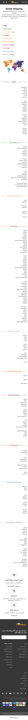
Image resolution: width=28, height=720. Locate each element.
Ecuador (25, 498)
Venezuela (24, 513)
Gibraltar (25, 262)
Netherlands (24, 294)
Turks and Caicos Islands (21, 185)
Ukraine (25, 320)
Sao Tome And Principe (21, 427)
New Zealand (24, 461)
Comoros (25, 534)
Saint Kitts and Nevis (22, 176)
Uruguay (25, 511)
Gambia (25, 413)
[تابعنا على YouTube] (10, 693)
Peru (26, 505)
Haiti (26, 171)
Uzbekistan (24, 132)
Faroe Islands (23, 252)
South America (7, 51)
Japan (25, 101)
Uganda (25, 435)
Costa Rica (24, 201)
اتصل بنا (25, 675)
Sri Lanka (24, 123)
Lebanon (25, 346)
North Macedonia (23, 296)
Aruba (25, 150)
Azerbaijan (24, 237)
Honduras (24, 211)
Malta (25, 288)
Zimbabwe (24, 566)
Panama (25, 216)
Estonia (25, 250)
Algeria (25, 399)
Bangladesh (24, 87)
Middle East (6, 38)
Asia (4, 25)
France (25, 257)
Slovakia (25, 311)
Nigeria (25, 423)
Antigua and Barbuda (22, 148)
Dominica (24, 162)
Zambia (25, 564)
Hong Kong (24, 93)
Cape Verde (24, 404)
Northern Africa (7, 45)
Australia (25, 450)
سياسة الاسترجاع (8, 659)
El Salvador (24, 205)
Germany (24, 261)
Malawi (25, 548)
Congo (25, 538)
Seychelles (24, 559)
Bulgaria (25, 242)
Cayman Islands (23, 160)
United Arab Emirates (22, 358)
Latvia (25, 281)
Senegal (25, 425)
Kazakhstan (24, 102)
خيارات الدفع (9, 662)
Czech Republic (23, 247)
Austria (25, 235)
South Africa (24, 561)
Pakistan (25, 349)
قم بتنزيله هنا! (14, 615)
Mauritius (25, 550)
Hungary (25, 269)
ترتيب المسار (23, 683)
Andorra (25, 232)
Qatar (25, 353)
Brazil (25, 489)
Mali (26, 420)
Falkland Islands (23, 540)
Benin (25, 401)
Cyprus (25, 245)
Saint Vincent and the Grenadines (19, 177)
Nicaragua (24, 213)
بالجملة (25, 680)
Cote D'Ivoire (24, 406)
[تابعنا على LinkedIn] (3, 693)
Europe (5, 35)
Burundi (25, 531)
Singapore (24, 119)
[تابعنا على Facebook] (25, 693)
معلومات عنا (9, 646)
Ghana (25, 414)
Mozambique (24, 552)
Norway (25, 298)
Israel (25, 338)
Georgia (25, 259)
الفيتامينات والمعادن (22, 649)
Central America (8, 32)
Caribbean (6, 29)
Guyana (25, 502)
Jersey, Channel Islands (21, 277)
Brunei (25, 88)
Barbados (24, 153)
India (26, 95)
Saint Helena (24, 306)
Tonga (25, 472)
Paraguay (24, 504)
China (25, 92)
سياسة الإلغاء (9, 656)
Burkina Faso (24, 402)
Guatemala (24, 207)
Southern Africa (8, 54)
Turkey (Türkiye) (23, 356)
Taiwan (25, 124)
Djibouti (25, 409)
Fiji (26, 453)
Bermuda (25, 155)
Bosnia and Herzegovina (21, 240)
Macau (25, 106)
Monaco (25, 291)
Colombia (24, 497)
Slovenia (25, 313)
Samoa (25, 466)
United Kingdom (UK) (22, 321)
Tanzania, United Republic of (20, 562)
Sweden (25, 316)
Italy (26, 275)
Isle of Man (24, 274)
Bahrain (25, 335)
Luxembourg (24, 286)
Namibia (25, 553)
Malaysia (25, 107)
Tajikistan (25, 128)
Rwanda (25, 555)
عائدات (25, 686)
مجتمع (10, 667)
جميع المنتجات (23, 646)
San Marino (24, 308)
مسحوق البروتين (23, 654)
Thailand (25, 130)
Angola (25, 527)
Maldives (25, 109)
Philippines (24, 118)
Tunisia (25, 434)
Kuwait (25, 344)
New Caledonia (23, 459)
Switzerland (24, 318)
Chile (25, 495)
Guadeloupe (24, 167)
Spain (25, 315)
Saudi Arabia (24, 354)
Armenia (25, 233)
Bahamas (24, 151)
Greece (25, 264)
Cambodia (24, 90)
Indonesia (24, 97)
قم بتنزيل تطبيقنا (23, 656)
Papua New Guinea (22, 465)
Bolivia (25, 488)
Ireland (25, 272)
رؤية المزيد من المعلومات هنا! (14, 586)
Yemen (25, 362)
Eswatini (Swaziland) (22, 430)
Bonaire (25, 158)
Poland (25, 299)
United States (24, 383)
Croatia (25, 243)
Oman (25, 347)
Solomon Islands (23, 468)
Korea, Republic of (22, 121)
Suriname (24, 509)
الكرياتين (24, 651)
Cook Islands (24, 452)
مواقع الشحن (9, 664)
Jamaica (25, 172)
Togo (26, 432)
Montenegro (24, 293)
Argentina (24, 486)
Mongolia (25, 111)
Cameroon (24, 532)
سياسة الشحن (8, 654)
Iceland (25, 271)
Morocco (25, 422)
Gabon (25, 541)
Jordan (25, 340)
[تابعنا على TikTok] (6, 693)
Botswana (24, 529)
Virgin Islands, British (22, 186)
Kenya (25, 543)
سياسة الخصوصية (8, 649)
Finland (25, 256)
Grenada (25, 165)
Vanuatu (25, 473)
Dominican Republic (22, 163)
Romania (25, 303)
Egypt (25, 337)
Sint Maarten (24, 179)
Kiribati (25, 457)
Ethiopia (25, 411)
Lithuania (25, 284)
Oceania (5, 48)
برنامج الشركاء (23, 688)
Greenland (24, 265)
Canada (25, 375)
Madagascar (24, 544)
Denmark (25, 248)
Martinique (24, 174)
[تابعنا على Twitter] (22, 693)
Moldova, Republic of (22, 289)
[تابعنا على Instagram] (18, 693)
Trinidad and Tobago (22, 183)
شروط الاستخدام (8, 651)
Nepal (25, 116)
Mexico (25, 379)
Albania (25, 230)
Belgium (25, 238)
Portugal (25, 301)
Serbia (25, 310)
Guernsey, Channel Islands (20, 267)
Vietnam (25, 133)
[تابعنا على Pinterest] (14, 693)
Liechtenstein (24, 283)
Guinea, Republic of (22, 416)
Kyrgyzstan (24, 104)
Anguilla (25, 146)
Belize (25, 200)
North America (7, 41)
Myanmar (24, 114)
